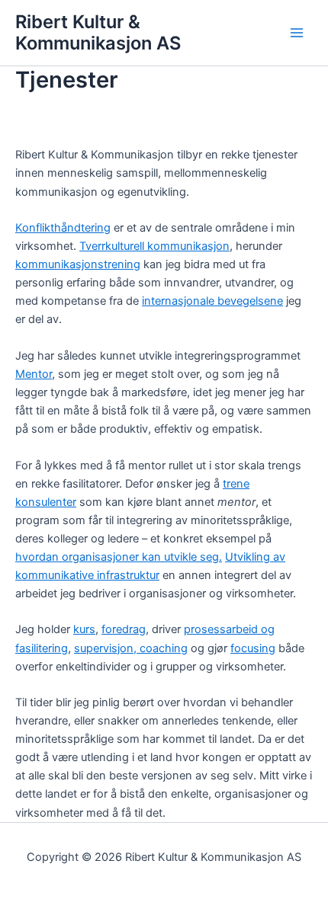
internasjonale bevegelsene (212, 301)
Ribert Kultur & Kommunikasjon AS (98, 32)
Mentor (33, 374)
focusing (252, 648)
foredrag (123, 629)
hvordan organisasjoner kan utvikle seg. (118, 557)
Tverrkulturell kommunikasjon (154, 246)
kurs (84, 629)
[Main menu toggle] (297, 33)
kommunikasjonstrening (77, 264)
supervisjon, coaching (131, 648)
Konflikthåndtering (63, 228)
